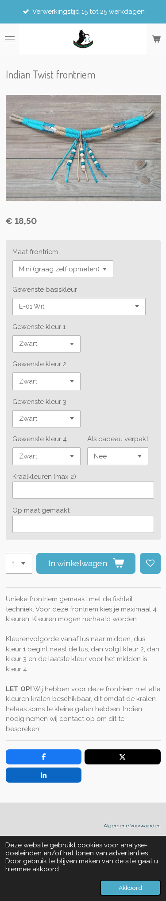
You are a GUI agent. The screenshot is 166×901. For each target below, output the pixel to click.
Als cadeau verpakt (117, 439)
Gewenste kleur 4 (39, 439)
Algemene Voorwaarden (132, 826)
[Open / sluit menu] (9, 39)
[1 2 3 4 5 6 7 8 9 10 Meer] (19, 563)
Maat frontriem (35, 252)
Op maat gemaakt (40, 510)
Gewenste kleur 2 (39, 364)
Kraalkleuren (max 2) (44, 477)
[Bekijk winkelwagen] (156, 39)
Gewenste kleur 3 (39, 402)
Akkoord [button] (130, 887)
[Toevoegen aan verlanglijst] (150, 563)
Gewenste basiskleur (44, 290)
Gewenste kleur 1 (39, 327)
